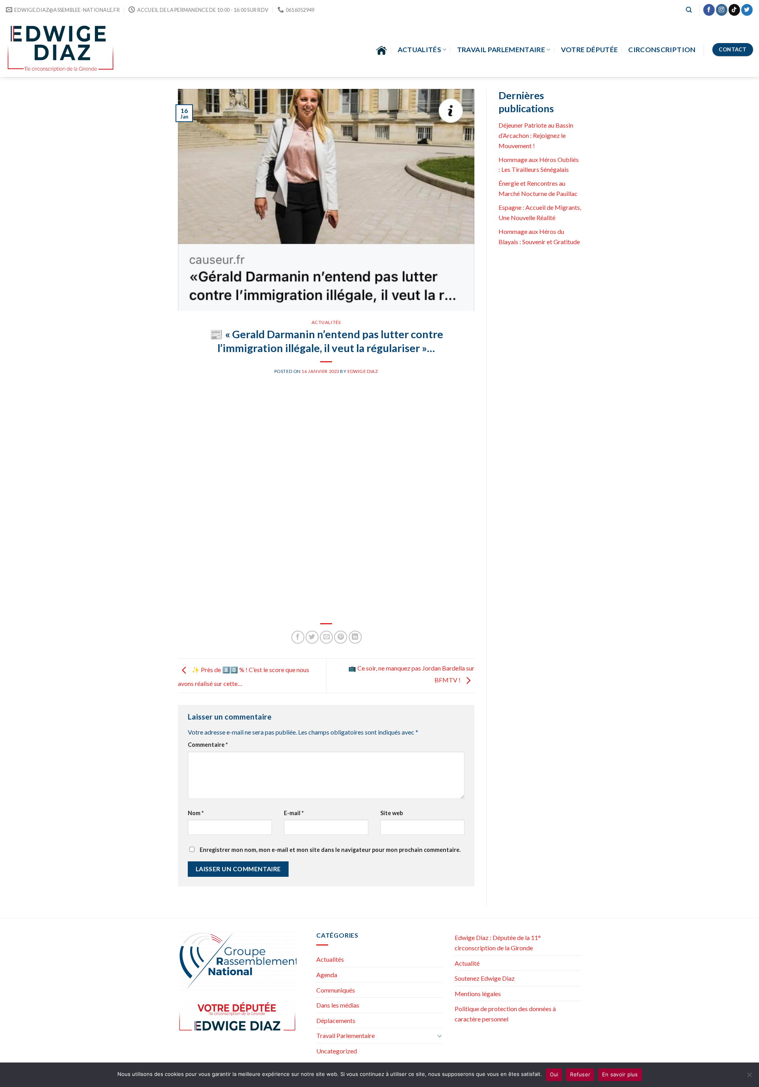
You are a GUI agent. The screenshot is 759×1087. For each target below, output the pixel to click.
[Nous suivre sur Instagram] (721, 10)
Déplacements (335, 1020)
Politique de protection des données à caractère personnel (505, 1014)
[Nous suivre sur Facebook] (709, 10)
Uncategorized (336, 1051)
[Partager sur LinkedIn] (355, 637)
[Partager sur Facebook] (297, 637)
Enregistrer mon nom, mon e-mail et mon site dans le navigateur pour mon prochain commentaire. (330, 849)
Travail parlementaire (501, 49)
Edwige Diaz (362, 371)
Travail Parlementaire (345, 1035)
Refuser (580, 1074)
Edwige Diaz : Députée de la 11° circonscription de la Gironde (498, 942)
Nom (196, 813)
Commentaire (208, 744)
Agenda (326, 974)
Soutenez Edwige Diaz (485, 978)
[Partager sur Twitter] (312, 637)
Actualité (467, 963)
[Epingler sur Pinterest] (340, 637)
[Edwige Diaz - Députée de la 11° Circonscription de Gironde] (60, 48)
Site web (391, 813)
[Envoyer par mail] (326, 637)
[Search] (689, 9)
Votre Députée (589, 49)
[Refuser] (749, 1077)
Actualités (420, 49)
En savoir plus (620, 1074)
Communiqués (335, 990)
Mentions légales (478, 993)
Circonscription (661, 49)
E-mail (294, 813)
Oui (554, 1074)
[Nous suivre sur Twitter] (747, 10)
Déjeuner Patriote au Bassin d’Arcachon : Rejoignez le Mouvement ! (535, 135)
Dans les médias (337, 1005)
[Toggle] (439, 1035)
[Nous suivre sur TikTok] (734, 10)
